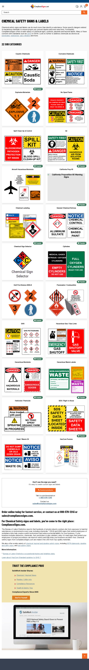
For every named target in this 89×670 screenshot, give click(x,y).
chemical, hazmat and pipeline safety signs (42, 543)
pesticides (6, 36)
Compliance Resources (25, 584)
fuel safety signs (24, 545)
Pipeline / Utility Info (24, 579)
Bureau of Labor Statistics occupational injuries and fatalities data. (29, 554)
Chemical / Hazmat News (26, 575)
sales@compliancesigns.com (44, 503)
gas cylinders (25, 36)
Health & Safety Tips (24, 588)
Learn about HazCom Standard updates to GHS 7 (21, 557)
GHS (29, 33)
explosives (15, 36)
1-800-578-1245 (45, 498)
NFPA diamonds (73, 543)
